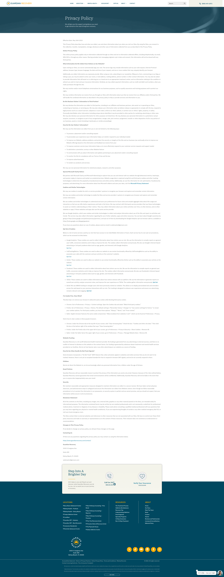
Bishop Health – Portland (71, 508)
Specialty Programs (120, 516)
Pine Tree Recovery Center (94, 521)
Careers (147, 514)
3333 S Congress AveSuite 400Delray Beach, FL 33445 (76, 553)
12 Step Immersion (120, 519)
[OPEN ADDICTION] (84, 3)
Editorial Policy (149, 523)
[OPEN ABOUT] (126, 3)
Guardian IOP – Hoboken (71, 520)
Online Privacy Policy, (148, 566)
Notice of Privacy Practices (83, 561)
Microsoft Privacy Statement (140, 183)
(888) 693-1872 (109, 484)
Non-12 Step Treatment (122, 521)
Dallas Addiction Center (93, 529)
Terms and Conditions (110, 561)
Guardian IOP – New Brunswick (73, 523)
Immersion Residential (70, 526)
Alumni (147, 516)
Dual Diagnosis (119, 514)
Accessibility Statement (68, 561)
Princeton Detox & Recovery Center (96, 524)
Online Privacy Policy (97, 561)
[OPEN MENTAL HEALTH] (97, 3)
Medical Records (121, 561)
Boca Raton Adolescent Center (72, 506)
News (146, 512)
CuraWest (67, 517)
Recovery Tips (119, 510)
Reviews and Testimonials (152, 519)
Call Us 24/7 (109, 482)
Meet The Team (149, 510)
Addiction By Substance (122, 508)
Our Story (147, 508)
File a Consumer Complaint (85, 563)
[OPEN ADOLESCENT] (110, 3)
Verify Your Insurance (142, 483)
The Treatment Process (121, 506)
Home (146, 506)
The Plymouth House (92, 527)
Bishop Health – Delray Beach (72, 511)
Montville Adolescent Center (72, 529)
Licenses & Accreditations (152, 521)
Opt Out (155, 282)
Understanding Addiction (122, 512)
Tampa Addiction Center (70, 514)
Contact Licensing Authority (69, 563)
